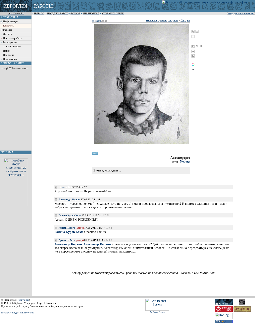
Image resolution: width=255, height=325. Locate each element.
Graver (63, 187)
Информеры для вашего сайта (17, 312)
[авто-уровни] (193, 56)
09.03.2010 (96, 21)
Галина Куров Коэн (70, 215)
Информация (10, 21)
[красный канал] (196, 46)
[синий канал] (201, 46)
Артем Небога (67, 227)
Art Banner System (157, 312)
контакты (24, 299)
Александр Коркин (69, 199)
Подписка (8, 55)
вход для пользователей (241, 13)
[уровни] (193, 51)
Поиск (6, 50)
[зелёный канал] (199, 46)
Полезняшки (10, 59)
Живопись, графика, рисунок (162, 20)
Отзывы (7, 34)
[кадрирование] (193, 31)
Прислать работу (12, 38)
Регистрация (10, 42)
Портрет (185, 20)
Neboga (185, 161)
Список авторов (12, 46)
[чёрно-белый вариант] (193, 46)
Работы (7, 29)
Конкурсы (8, 25)
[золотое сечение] (197, 31)
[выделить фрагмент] (193, 36)
